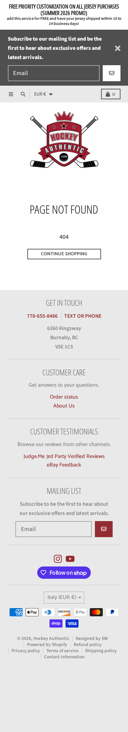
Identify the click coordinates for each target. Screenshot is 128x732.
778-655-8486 (42, 316)
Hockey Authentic (51, 638)
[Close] (117, 48)
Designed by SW (92, 638)
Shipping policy (101, 650)
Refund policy (88, 644)
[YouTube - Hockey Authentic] (70, 558)
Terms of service (62, 650)
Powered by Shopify (47, 644)
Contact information (64, 657)
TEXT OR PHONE (82, 316)
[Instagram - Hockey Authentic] (57, 558)
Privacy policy (26, 650)
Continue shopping (64, 254)
